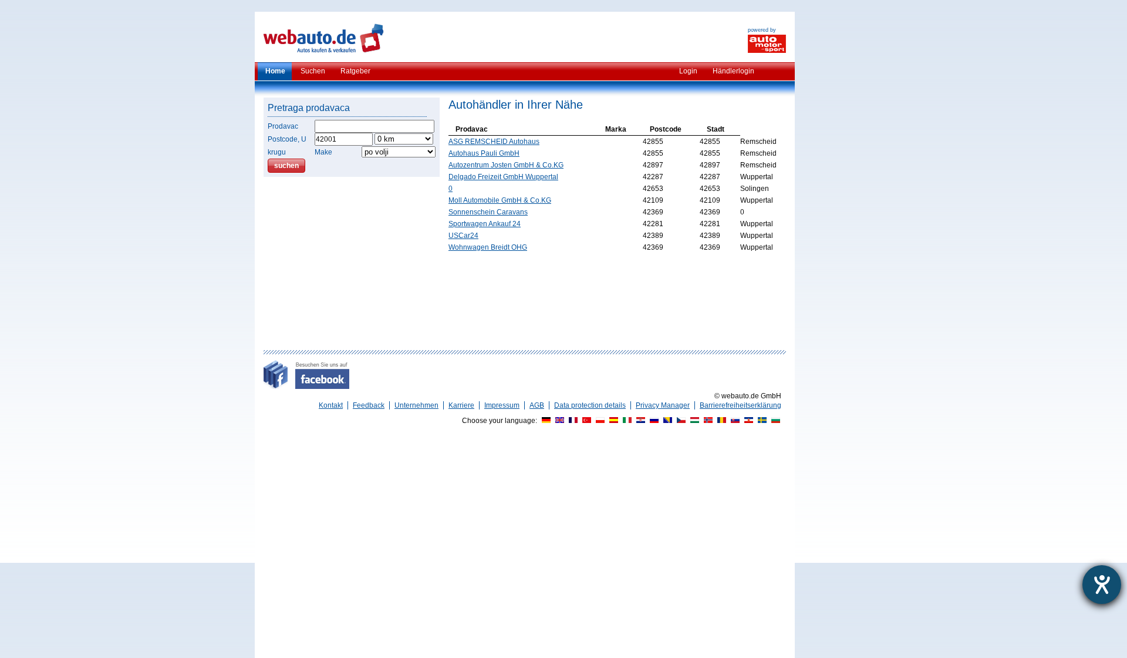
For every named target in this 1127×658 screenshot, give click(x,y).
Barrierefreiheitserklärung (740, 405)
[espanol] (612, 421)
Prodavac (283, 126)
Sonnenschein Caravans (488, 212)
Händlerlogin (733, 71)
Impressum (501, 405)
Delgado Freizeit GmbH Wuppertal (503, 177)
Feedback (368, 405)
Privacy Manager (663, 405)
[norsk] (707, 421)
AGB (536, 405)
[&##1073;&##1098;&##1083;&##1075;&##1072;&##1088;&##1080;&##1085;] (774, 421)
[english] (558, 421)
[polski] (599, 421)
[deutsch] (545, 421)
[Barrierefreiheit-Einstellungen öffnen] (1101, 584)
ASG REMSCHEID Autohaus (493, 141)
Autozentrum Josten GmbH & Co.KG (506, 165)
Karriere (461, 405)
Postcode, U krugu (287, 145)
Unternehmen (416, 405)
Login (688, 71)
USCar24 (463, 235)
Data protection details (590, 405)
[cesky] (680, 421)
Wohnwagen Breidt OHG (487, 247)
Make (323, 152)
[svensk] (761, 421)
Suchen (313, 71)
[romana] (720, 421)
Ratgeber (355, 71)
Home (275, 71)
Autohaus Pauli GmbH (483, 153)
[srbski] (747, 421)
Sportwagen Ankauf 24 (484, 224)
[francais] (572, 421)
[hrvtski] (639, 421)
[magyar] (693, 421)
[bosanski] (666, 421)
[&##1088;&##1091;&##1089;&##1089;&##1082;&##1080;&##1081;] (653, 421)
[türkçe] (585, 421)
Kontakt (331, 405)
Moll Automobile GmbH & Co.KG (499, 200)
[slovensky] (734, 421)
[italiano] (626, 421)
